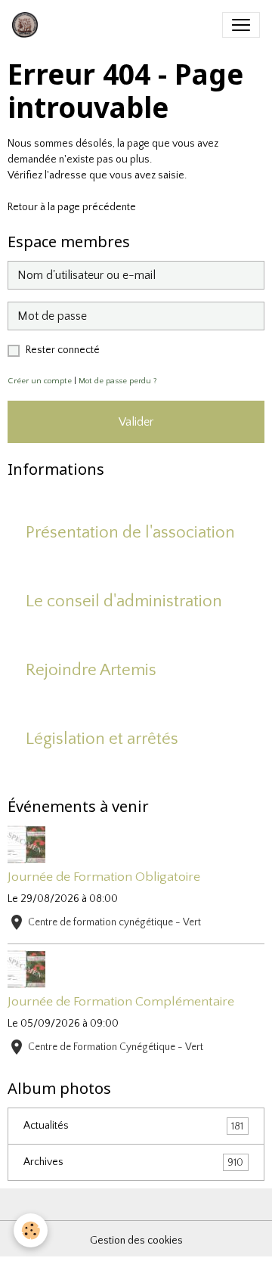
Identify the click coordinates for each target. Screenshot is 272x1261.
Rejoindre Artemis (91, 670)
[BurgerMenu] (241, 25)
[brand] (28, 25)
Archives (133, 1162)
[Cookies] (31, 1230)
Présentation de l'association (130, 532)
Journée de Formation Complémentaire (121, 1001)
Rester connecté (63, 350)
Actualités (133, 1126)
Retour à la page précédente (72, 207)
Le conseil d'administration (124, 601)
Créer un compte (40, 381)
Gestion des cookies (136, 1241)
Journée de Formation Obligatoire (104, 877)
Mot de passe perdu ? (118, 381)
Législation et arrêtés (102, 739)
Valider (136, 422)
